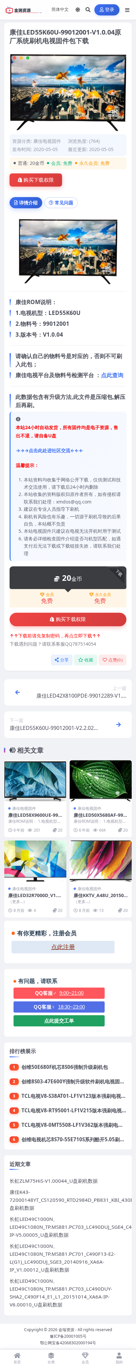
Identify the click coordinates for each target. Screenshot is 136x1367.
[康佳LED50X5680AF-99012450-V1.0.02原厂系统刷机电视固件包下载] (101, 780)
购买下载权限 (38, 180)
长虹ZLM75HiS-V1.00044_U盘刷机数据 (54, 1180)
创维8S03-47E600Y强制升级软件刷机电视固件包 (75, 1081)
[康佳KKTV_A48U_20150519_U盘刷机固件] (101, 861)
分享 (64, 660)
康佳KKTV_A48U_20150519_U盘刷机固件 (100, 898)
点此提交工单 (59, 1020)
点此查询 (112, 375)
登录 (110, 9)
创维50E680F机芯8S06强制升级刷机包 (64, 1067)
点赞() (115, 660)
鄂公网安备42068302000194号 (68, 1343)
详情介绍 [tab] (28, 202)
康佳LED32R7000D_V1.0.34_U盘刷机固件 (34, 898)
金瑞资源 (66, 1329)
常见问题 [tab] (64, 202)
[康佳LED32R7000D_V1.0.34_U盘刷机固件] (35, 861)
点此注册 (63, 947)
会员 (50, 594)
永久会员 (103, 594)
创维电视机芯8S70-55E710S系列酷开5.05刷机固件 (78, 1139)
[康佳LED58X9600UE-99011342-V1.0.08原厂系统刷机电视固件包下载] (35, 780)
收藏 (89, 660)
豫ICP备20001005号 (68, 1336)
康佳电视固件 (47, 141)
